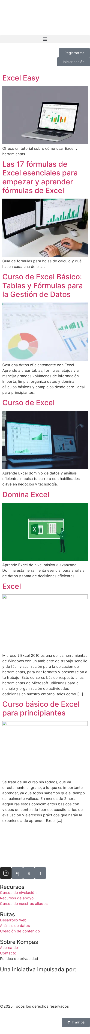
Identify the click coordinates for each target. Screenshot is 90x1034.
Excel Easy (20, 77)
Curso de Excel (28, 402)
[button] (45, 39)
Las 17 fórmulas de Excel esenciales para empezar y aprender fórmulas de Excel (40, 177)
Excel (11, 586)
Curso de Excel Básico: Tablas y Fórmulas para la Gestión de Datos (42, 285)
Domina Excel (25, 494)
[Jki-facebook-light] (17, 873)
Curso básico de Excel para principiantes (41, 708)
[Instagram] (6, 873)
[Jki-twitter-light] (29, 873)
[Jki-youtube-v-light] (40, 873)
